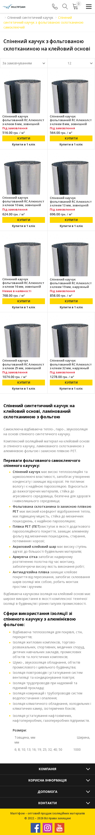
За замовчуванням (17, 63)
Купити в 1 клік (23, 144)
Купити (23, 138)
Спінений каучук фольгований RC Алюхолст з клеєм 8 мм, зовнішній (71, 120)
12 (69, 63)
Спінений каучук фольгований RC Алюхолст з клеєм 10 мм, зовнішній (23, 201)
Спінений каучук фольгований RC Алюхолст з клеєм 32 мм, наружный (71, 364)
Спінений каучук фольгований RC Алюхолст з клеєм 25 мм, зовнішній (23, 364)
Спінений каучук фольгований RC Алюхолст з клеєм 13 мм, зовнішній (71, 201)
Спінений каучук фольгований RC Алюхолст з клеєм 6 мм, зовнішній (23, 120)
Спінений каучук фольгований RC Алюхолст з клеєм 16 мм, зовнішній (23, 283)
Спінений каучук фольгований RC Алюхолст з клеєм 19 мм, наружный (71, 283)
